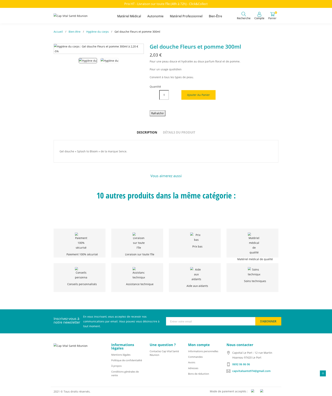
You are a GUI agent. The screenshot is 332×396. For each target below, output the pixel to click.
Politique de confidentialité (126, 360)
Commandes (195, 357)
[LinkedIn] (67, 373)
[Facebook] (59, 373)
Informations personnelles (203, 351)
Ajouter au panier (198, 95)
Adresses (193, 368)
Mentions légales (120, 354)
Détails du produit (179, 132)
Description (147, 132)
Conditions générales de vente (125, 373)
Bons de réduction (198, 373)
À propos (116, 366)
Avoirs (191, 362)
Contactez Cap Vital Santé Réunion (164, 353)
